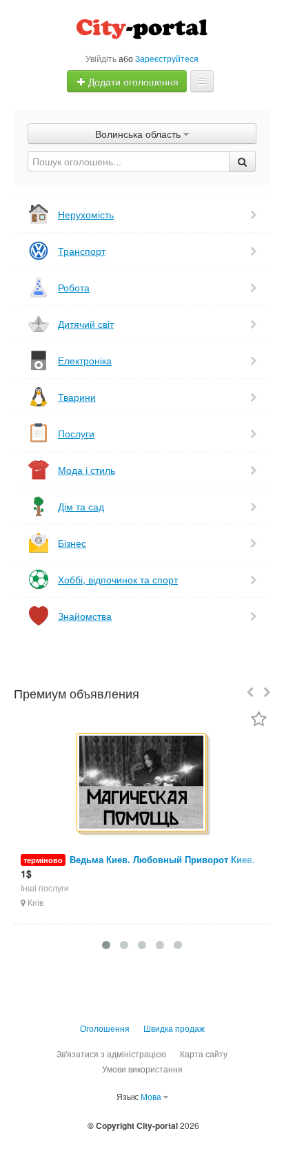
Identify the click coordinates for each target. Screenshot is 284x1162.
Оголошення (105, 1028)
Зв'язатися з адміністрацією (111, 1053)
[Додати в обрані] (259, 720)
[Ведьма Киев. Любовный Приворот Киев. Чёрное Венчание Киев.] (142, 783)
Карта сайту (203, 1053)
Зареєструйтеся (167, 58)
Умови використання (142, 1069)
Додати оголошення (132, 81)
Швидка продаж (174, 1028)
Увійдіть (100, 58)
